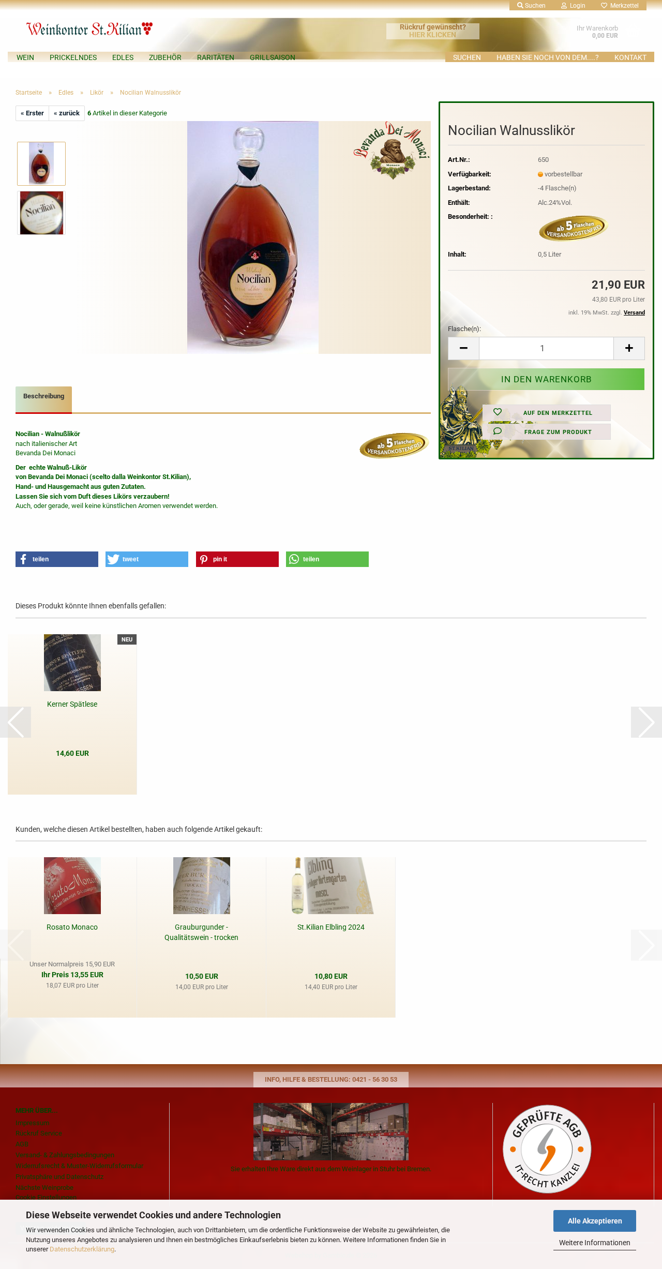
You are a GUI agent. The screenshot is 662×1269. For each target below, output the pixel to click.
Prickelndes (73, 57)
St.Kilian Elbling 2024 (331, 927)
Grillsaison (272, 57)
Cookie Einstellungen (46, 1197)
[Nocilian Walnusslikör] (253, 237)
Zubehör (165, 57)
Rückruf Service (39, 1133)
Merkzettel (623, 5)
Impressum (32, 1123)
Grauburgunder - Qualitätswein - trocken (201, 932)
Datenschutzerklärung (82, 1249)
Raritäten (215, 57)
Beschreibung (43, 396)
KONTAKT (630, 57)
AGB (22, 1144)
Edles (122, 57)
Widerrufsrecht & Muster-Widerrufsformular (79, 1166)
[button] (463, 348)
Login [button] (576, 5)
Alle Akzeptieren (595, 1221)
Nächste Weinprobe (44, 1187)
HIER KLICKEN (432, 35)
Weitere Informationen (594, 1242)
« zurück (67, 113)
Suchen (467, 57)
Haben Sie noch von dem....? (547, 57)
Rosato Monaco (72, 927)
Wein (25, 57)
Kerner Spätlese (72, 704)
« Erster (32, 113)
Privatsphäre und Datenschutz (59, 1177)
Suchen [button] (534, 5)
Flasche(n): (464, 329)
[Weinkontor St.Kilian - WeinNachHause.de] (116, 25)
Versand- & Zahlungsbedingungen (65, 1155)
